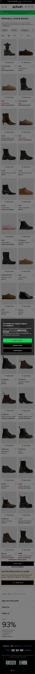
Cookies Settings (17, 350)
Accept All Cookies (17, 340)
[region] (17, 337)
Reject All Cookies (17, 345)
